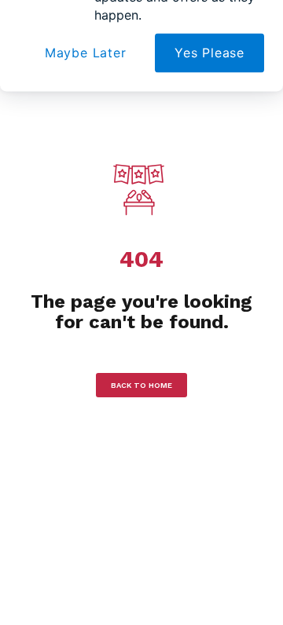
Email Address (61, 100)
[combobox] (47, 202)
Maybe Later (86, 255)
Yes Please (209, 255)
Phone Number (63, 173)
